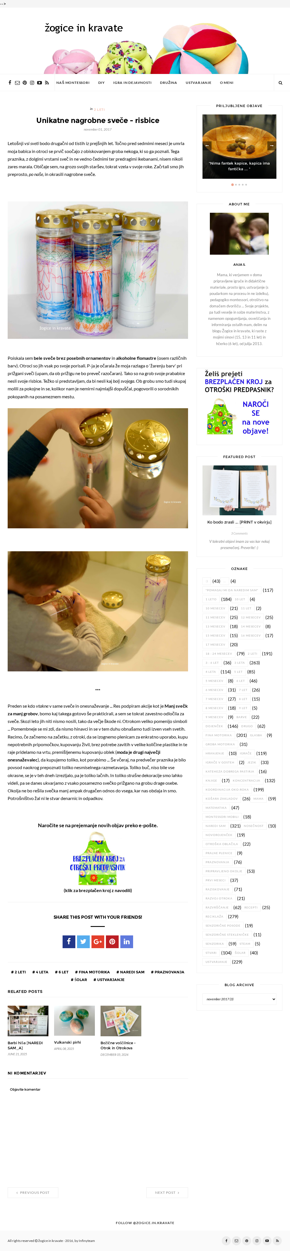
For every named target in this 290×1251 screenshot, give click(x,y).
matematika (216, 807)
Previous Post (34, 1192)
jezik (252, 762)
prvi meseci (216, 880)
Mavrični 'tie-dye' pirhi (239, 169)
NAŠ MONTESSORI (72, 82)
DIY (101, 82)
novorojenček (219, 835)
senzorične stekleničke (227, 934)
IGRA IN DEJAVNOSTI (132, 82)
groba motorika (220, 744)
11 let (246, 608)
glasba (256, 735)
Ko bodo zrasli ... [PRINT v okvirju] (239, 522)
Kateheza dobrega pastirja (230, 771)
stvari (211, 952)
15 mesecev (215, 635)
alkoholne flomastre (136, 358)
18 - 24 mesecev (219, 653)
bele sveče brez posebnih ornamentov (72, 358)
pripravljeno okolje (224, 871)
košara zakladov (222, 798)
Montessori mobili (222, 816)
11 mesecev (215, 617)
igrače (246, 753)
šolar (80, 979)
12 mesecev (251, 617)
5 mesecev (214, 680)
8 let (243, 699)
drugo (247, 726)
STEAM (245, 943)
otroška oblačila (222, 844)
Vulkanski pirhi (67, 1042)
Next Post (165, 1192)
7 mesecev (214, 699)
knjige (211, 780)
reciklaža (214, 916)
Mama (258, 798)
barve (241, 717)
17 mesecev (215, 644)
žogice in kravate (50, 1241)
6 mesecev (214, 690)
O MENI (227, 82)
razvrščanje (217, 907)
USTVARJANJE (199, 82)
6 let (63, 972)
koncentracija (246, 780)
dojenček (214, 726)
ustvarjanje (110, 979)
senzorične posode (223, 925)
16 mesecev (251, 635)
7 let (243, 690)
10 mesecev (215, 608)
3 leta (239, 662)
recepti (251, 907)
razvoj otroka (219, 898)
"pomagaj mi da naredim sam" (232, 590)
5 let (238, 671)
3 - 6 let (212, 662)
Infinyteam (87, 1241)
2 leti (99, 109)
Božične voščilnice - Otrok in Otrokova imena (118, 1048)
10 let (240, 599)
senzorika (215, 943)
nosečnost (254, 825)
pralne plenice (219, 853)
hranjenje (215, 753)
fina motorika (94, 972)
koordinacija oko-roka (227, 789)
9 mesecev (214, 717)
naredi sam (131, 972)
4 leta (41, 972)
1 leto (211, 599)
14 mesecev (251, 626)
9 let (243, 708)
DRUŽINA (168, 82)
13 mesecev (215, 626)
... (224, 581)
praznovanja (169, 972)
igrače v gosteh (220, 762)
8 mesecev (214, 708)
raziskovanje (218, 889)
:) (207, 581)
